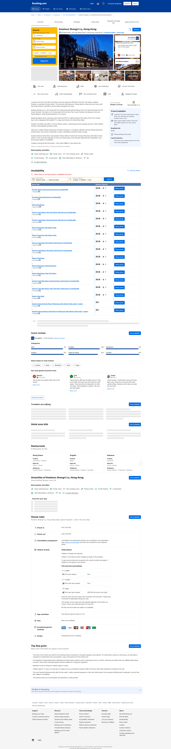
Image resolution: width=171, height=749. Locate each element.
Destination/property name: (41, 33)
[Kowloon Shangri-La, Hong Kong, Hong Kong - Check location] (60, 33)
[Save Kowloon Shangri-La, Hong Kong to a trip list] (129, 29)
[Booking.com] (39, 3)
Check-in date (37, 38)
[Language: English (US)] (97, 3)
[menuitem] (35, 9)
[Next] (138, 53)
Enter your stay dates (72, 719)
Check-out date (37, 44)
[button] (44, 53)
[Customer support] (103, 3)
